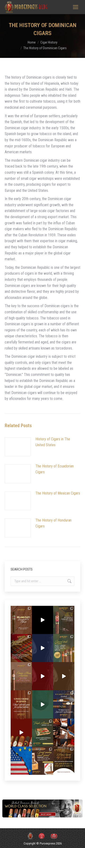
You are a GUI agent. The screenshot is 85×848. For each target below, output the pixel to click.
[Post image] (18, 446)
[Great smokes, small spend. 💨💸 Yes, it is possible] (42, 761)
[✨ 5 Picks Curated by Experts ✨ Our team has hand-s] (21, 704)
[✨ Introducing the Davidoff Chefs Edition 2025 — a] (63, 676)
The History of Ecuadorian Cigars (54, 469)
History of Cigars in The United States (52, 442)
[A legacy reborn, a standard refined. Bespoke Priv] (42, 620)
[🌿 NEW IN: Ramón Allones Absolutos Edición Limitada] (21, 676)
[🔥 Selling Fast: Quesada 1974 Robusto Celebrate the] (21, 620)
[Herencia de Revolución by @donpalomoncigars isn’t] (21, 648)
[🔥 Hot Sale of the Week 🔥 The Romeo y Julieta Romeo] (42, 676)
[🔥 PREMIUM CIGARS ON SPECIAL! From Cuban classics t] (63, 648)
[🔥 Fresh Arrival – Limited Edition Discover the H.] (63, 620)
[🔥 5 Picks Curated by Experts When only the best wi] (63, 761)
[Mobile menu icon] (75, 7)
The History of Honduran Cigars (53, 523)
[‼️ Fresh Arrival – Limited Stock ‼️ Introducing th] (42, 733)
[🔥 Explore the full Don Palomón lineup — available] (63, 733)
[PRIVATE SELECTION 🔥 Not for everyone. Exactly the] (21, 733)
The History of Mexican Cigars (57, 493)
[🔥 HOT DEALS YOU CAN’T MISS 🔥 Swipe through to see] (42, 704)
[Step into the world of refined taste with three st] (63, 704)
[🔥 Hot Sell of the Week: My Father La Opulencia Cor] (42, 648)
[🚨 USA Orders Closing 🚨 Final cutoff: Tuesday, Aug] (21, 761)
